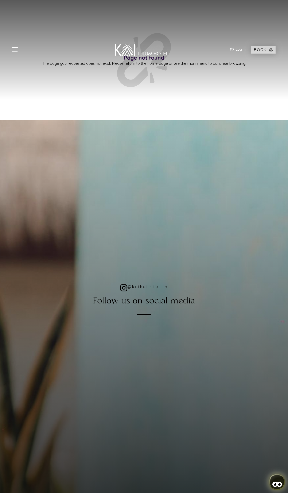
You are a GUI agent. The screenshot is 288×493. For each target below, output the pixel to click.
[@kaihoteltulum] (123, 287)
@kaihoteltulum (147, 286)
